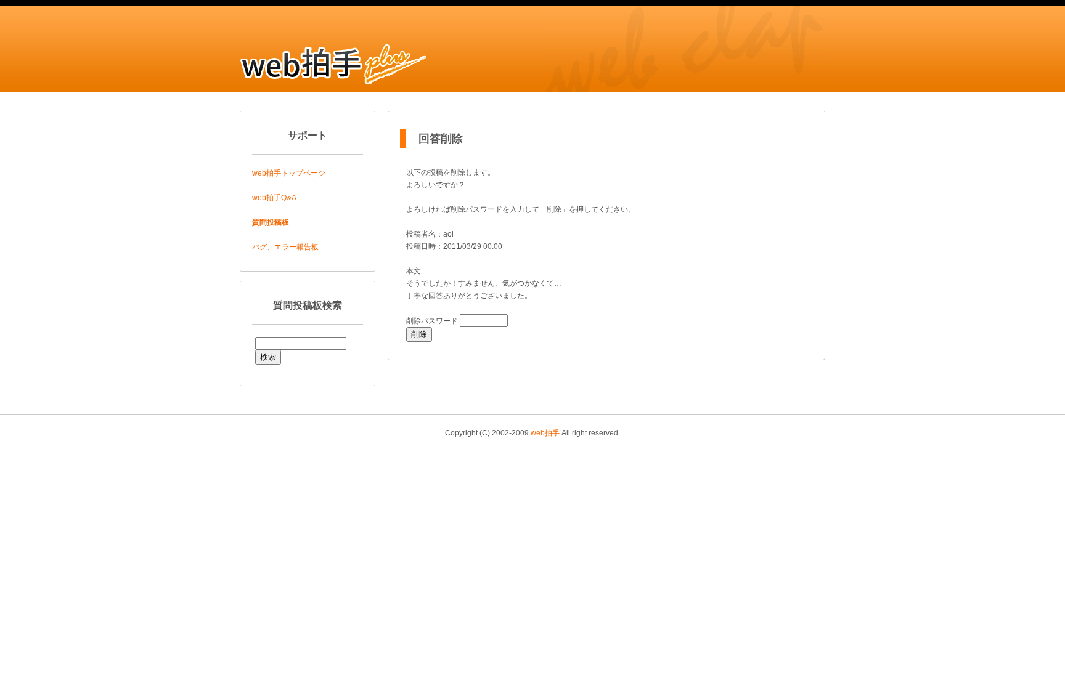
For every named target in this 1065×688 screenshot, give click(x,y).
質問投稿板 (270, 222)
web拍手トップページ (288, 173)
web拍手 (545, 433)
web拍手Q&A (274, 197)
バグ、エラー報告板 (285, 247)
